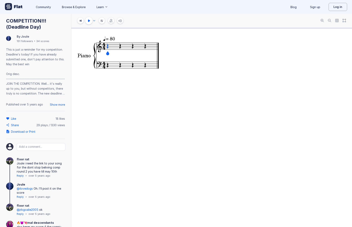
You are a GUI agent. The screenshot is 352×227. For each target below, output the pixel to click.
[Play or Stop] (88, 20)
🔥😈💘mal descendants (35, 222)
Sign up (315, 7)
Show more (57, 104)
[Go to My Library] (14, 7)
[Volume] (120, 21)
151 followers (25, 41)
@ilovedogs (25, 188)
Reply (20, 175)
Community (43, 7)
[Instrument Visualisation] (102, 21)
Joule (25, 36)
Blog (293, 7)
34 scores (42, 41)
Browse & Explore (74, 7)
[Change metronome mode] (111, 21)
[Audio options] (94, 20)
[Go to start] (80, 21)
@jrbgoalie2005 (27, 209)
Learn (100, 7)
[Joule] (8, 38)
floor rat (23, 159)
